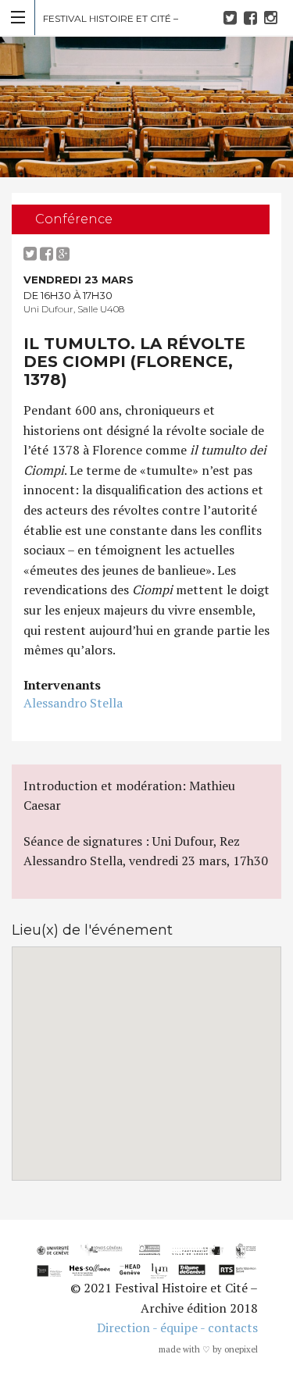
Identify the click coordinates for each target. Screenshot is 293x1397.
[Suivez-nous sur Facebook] (252, 17)
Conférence (74, 219)
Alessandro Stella (73, 702)
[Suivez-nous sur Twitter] (232, 17)
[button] (147, 1054)
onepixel (241, 1349)
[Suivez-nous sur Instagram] (272, 17)
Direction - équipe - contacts (177, 1327)
